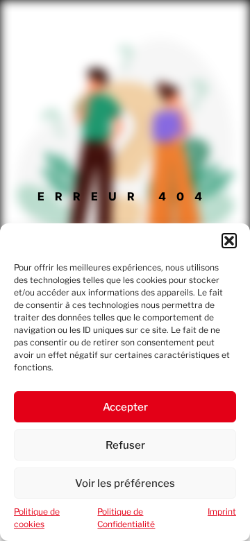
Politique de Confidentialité (126, 517)
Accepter (125, 407)
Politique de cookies (37, 517)
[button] (229, 241)
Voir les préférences (125, 483)
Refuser (125, 445)
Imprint (222, 511)
